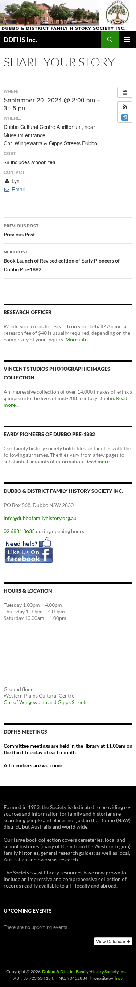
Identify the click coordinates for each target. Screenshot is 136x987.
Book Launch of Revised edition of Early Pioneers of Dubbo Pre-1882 (62, 260)
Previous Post (21, 230)
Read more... (99, 461)
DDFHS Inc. (20, 40)
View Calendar (111, 941)
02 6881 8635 (19, 531)
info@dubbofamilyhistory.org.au (40, 518)
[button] (125, 107)
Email (17, 189)
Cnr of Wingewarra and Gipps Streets (45, 702)
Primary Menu (127, 39)
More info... (78, 339)
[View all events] (124, 92)
